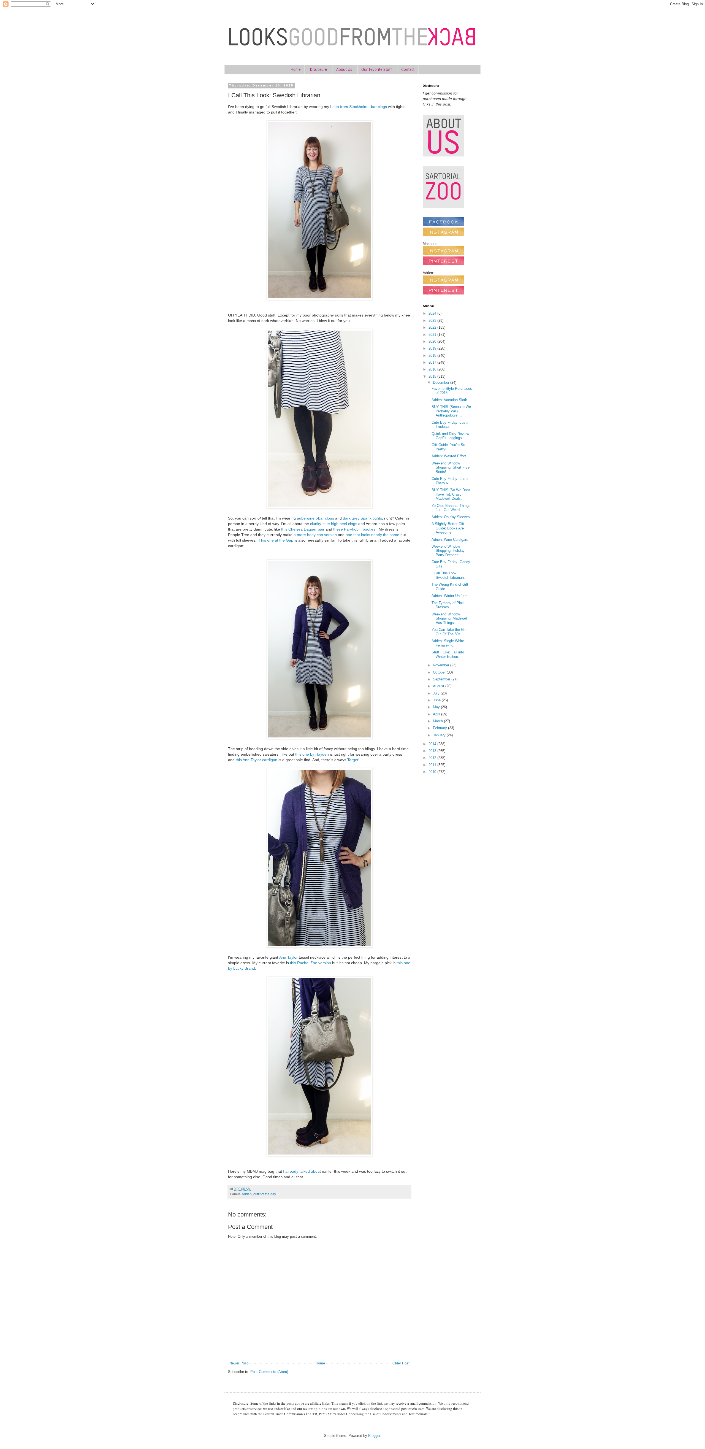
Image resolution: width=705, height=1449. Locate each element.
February (440, 728)
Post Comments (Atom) (269, 1372)
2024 (433, 313)
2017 (433, 362)
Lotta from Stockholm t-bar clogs (358, 106)
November (441, 665)
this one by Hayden (312, 754)
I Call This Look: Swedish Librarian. (448, 575)
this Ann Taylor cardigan (256, 760)
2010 (433, 772)
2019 (433, 348)
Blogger (374, 1436)
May (437, 707)
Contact (407, 69)
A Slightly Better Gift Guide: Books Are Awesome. (448, 528)
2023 (433, 320)
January (440, 735)
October (440, 672)
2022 (433, 327)
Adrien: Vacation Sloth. (450, 400)
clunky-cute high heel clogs (333, 523)
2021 (433, 334)
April (437, 714)
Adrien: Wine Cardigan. (450, 539)
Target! (353, 760)
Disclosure (318, 69)
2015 (433, 376)
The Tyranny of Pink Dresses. (448, 605)
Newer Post (238, 1363)
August (439, 686)
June (437, 700)
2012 (433, 758)
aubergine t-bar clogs (315, 518)
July (437, 693)
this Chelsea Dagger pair (302, 529)
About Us (344, 69)
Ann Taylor (288, 957)
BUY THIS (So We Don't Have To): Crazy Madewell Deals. (451, 494)
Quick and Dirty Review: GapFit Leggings (451, 436)
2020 (433, 341)
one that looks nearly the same (372, 534)
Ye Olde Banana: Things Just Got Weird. (451, 508)
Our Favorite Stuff (376, 69)
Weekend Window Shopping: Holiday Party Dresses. (448, 550)
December (441, 382)
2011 (433, 765)
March (438, 721)
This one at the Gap (276, 540)
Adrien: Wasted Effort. (449, 456)
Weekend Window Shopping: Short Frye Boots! (451, 467)
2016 (433, 369)
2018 (433, 355)
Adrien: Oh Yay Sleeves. (451, 517)
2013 (433, 751)
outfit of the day (264, 1194)
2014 (433, 744)
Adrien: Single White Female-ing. (448, 643)
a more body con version (315, 534)
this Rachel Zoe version (310, 963)
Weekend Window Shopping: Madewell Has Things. (450, 618)
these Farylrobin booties (354, 529)
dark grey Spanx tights (362, 518)
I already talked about (302, 1171)
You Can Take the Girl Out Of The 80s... (449, 632)
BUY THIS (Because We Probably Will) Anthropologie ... (451, 411)
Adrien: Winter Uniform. (450, 596)
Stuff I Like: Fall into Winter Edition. (448, 654)
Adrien (247, 1194)
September (442, 679)
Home (295, 69)
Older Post (401, 1363)
